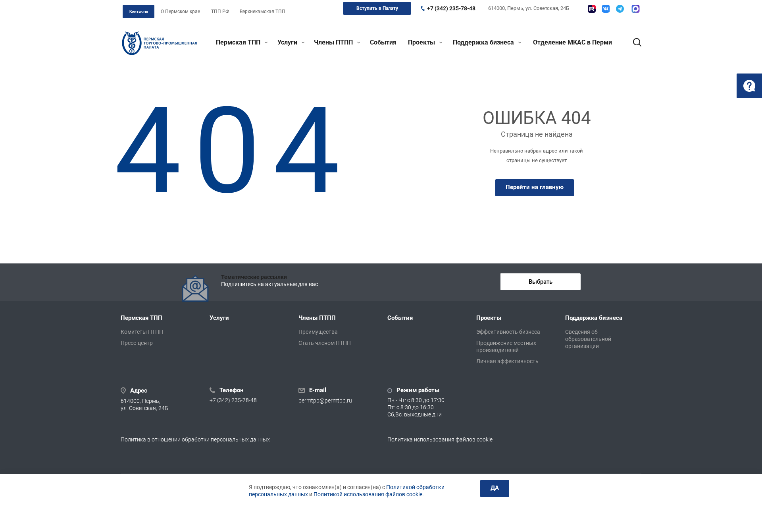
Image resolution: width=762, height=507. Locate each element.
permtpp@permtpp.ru (325, 400)
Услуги (288, 42)
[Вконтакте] (606, 9)
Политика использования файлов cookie (440, 439)
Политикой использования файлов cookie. (369, 494)
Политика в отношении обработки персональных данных (195, 439)
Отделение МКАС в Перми (572, 42)
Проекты (422, 42)
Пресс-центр (137, 343)
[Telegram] (620, 9)
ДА (495, 488)
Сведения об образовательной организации (588, 339)
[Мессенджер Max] (635, 9)
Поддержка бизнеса (484, 42)
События (383, 42)
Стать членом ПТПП (324, 343)
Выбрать (540, 281)
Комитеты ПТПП (142, 332)
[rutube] (592, 9)
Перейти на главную (535, 187)
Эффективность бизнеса (508, 332)
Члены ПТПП (334, 42)
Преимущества (318, 332)
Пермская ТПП (239, 42)
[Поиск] (633, 42)
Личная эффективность (507, 361)
